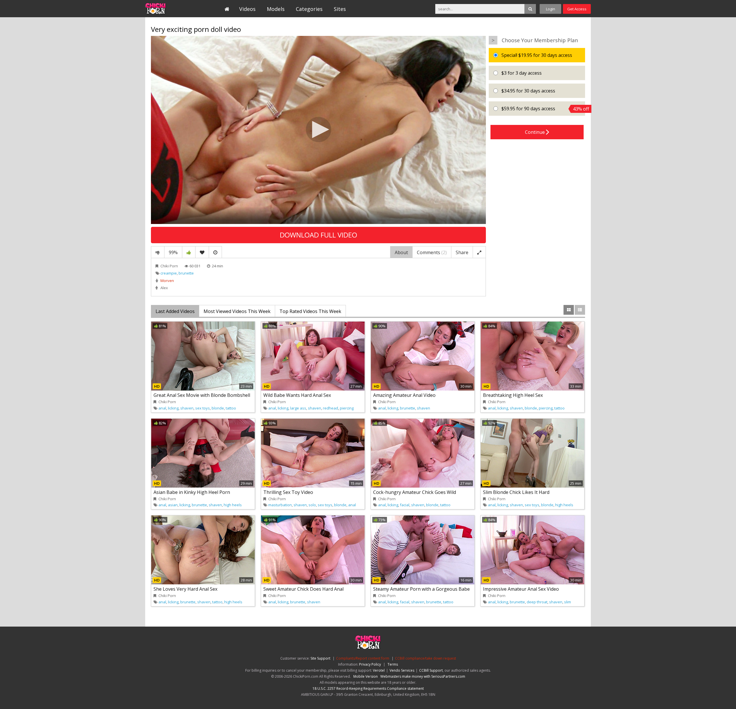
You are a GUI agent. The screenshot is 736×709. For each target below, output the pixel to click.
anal (162, 408)
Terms (393, 664)
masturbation (280, 504)
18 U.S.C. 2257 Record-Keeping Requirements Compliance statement (368, 688)
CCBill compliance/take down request (425, 658)
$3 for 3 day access (521, 73)
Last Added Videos (175, 311)
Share (462, 252)
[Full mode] (479, 252)
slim (567, 601)
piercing (347, 408)
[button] (318, 129)
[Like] (188, 252)
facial (404, 504)
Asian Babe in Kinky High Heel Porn (192, 492)
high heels (233, 504)
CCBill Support (431, 670)
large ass (298, 408)
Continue (535, 132)
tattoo (231, 408)
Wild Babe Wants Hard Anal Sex (297, 395)
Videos (247, 8)
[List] (580, 310)
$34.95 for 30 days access (527, 91)
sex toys (202, 408)
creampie (168, 273)
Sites (340, 8)
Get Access (576, 8)
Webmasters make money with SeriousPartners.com (422, 676)
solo (312, 504)
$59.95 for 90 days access (542, 108)
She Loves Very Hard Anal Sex (185, 589)
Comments (432, 252)
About (401, 252)
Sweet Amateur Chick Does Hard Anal (303, 589)
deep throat (537, 601)
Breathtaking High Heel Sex (513, 395)
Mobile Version (365, 676)
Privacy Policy (370, 664)
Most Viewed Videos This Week (237, 311)
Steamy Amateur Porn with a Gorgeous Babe (421, 589)
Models (276, 8)
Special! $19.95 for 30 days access (536, 55)
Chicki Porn (171, 8)
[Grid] (569, 310)
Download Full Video (318, 234)
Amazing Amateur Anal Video (404, 395)
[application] (318, 130)
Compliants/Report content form (362, 658)
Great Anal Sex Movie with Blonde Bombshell (202, 395)
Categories (309, 8)
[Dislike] (157, 252)
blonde (218, 408)
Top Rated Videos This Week (310, 311)
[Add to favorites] (202, 252)
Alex (164, 287)
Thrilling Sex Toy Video (288, 492)
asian (173, 504)
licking (173, 408)
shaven (186, 408)
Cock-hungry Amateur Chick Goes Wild (414, 492)
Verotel (379, 670)
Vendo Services (402, 670)
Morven (167, 280)
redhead (330, 408)
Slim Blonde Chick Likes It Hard (516, 492)
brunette (186, 273)
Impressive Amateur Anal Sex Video (521, 589)
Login (550, 8)
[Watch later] (215, 252)
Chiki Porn (169, 265)
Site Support (320, 658)
